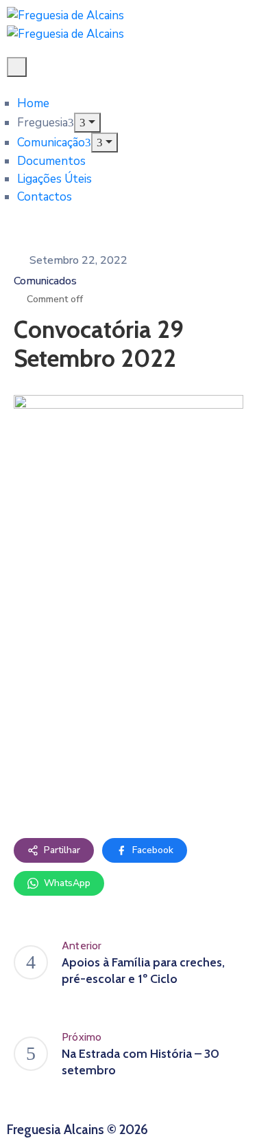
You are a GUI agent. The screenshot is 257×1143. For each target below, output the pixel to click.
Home (33, 103)
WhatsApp (67, 883)
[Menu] (87, 123)
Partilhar (62, 850)
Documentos (51, 161)
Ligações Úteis (54, 179)
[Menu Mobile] (17, 67)
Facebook (152, 850)
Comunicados (45, 280)
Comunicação (51, 142)
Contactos (44, 197)
